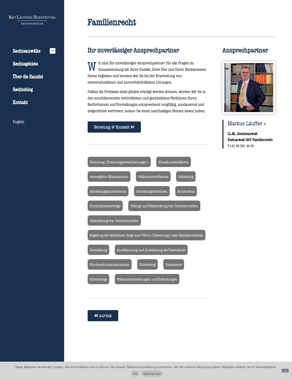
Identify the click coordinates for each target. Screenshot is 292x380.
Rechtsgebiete (25, 64)
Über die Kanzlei (28, 76)
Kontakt (20, 102)
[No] (285, 371)
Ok (135, 373)
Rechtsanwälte (26, 51)
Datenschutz (152, 373)
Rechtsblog (23, 89)
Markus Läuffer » (247, 123)
